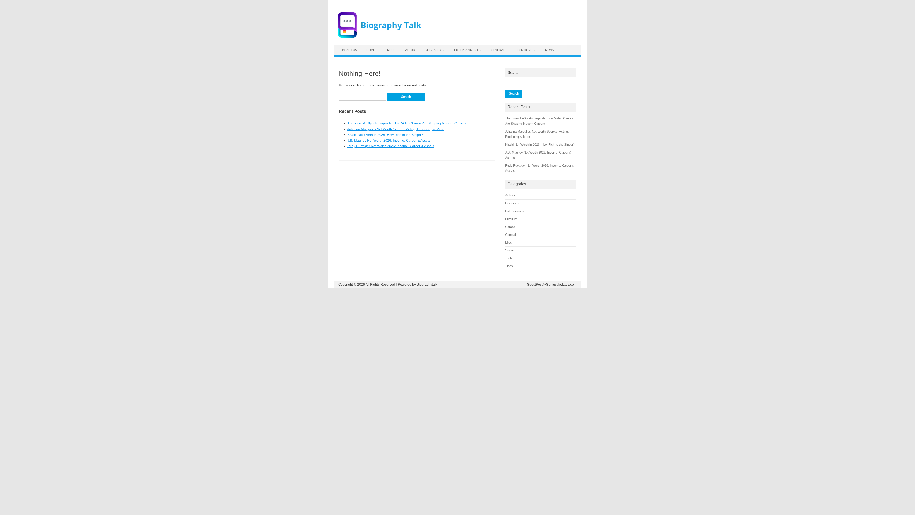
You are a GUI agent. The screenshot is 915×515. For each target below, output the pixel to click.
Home (370, 50)
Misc (508, 242)
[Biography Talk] (379, 36)
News (549, 50)
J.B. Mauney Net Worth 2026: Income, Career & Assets (388, 140)
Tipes (509, 266)
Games (510, 227)
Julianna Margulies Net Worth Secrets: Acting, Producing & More (395, 129)
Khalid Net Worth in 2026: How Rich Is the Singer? (385, 135)
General (498, 50)
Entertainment (466, 50)
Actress (510, 195)
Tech (508, 258)
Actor (410, 50)
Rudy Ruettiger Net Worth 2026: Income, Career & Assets (390, 146)
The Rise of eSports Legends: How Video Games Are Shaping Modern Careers (407, 123)
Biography (433, 50)
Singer (390, 50)
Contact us (348, 50)
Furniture (511, 219)
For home (525, 50)
